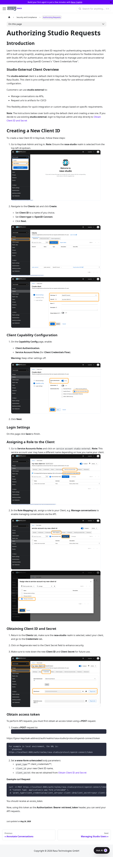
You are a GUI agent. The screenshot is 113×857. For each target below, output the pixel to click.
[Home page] (9, 17)
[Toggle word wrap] (98, 787)
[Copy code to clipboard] (103, 746)
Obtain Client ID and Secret (72, 772)
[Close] (111, 2)
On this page (15, 24)
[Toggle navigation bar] (4, 9)
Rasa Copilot (76, 2)
